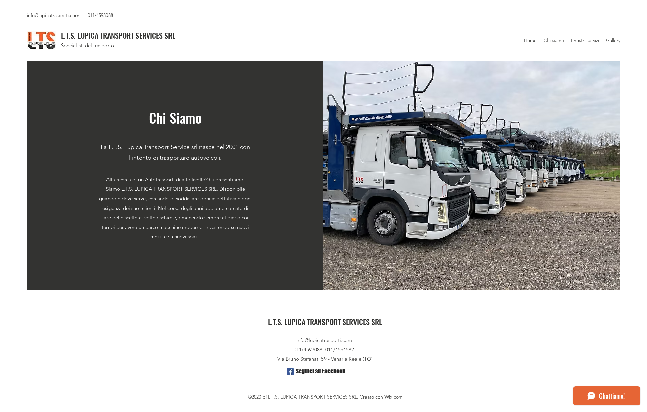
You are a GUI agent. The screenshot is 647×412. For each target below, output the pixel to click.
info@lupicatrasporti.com (53, 15)
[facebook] (290, 371)
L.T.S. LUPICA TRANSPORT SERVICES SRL (118, 35)
